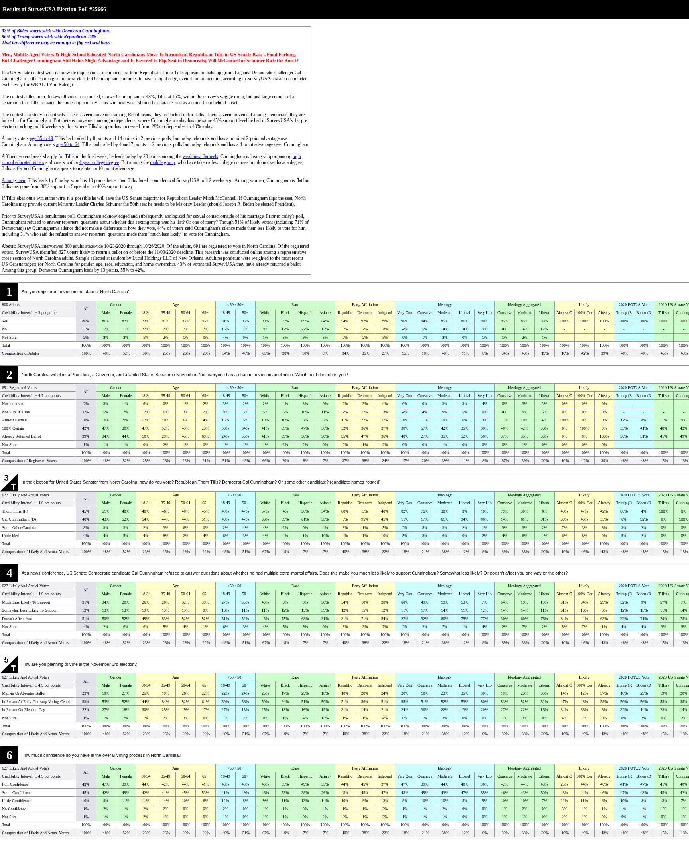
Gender (115, 304)
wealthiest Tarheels (200, 156)
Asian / (325, 312)
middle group (162, 162)
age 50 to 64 (67, 144)
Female (126, 312)
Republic (345, 312)
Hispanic (305, 312)
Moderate (444, 312)
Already (604, 312)
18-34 (145, 312)
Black (285, 312)
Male (106, 312)
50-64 (185, 312)
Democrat (364, 312)
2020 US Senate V (674, 304)
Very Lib (485, 312)
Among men (13, 180)
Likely (584, 304)
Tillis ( (663, 312)
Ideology (445, 304)
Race (295, 304)
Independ (385, 312)
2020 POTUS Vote (634, 304)
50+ (245, 312)
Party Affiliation (365, 304)
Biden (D (643, 312)
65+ (205, 312)
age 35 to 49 (41, 138)
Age (175, 304)
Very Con (404, 312)
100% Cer (584, 312)
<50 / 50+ (235, 304)
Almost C (564, 312)
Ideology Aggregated (524, 304)
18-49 (225, 312)
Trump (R (624, 312)
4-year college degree (99, 162)
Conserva (424, 312)
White (265, 312)
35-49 (165, 312)
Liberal (464, 312)
